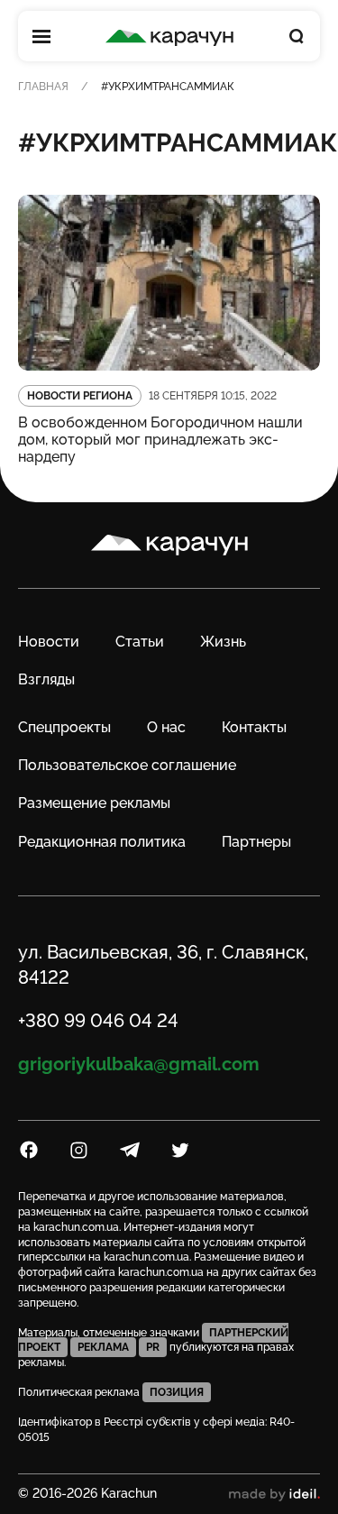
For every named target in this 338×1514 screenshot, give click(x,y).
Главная (43, 86)
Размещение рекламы (94, 803)
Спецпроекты (64, 727)
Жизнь (223, 641)
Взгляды (46, 679)
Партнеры (256, 841)
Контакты (254, 727)
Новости (48, 641)
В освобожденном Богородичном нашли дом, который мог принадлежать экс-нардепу (160, 439)
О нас (166, 727)
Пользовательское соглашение (127, 765)
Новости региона (79, 396)
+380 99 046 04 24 (98, 1021)
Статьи (139, 641)
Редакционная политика (102, 841)
